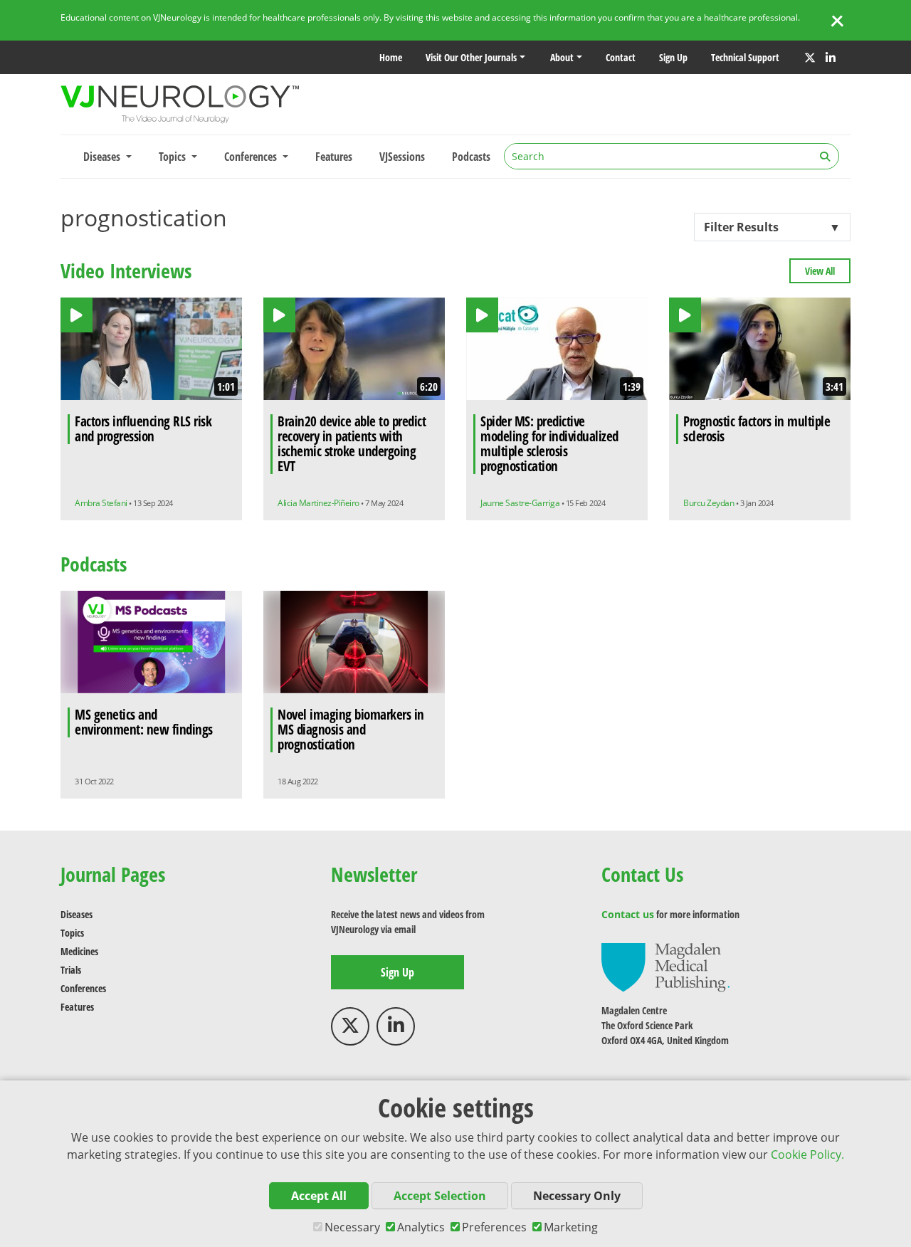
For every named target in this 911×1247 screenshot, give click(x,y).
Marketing (571, 1227)
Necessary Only (577, 1196)
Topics (72, 933)
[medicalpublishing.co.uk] (665, 966)
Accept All (319, 1196)
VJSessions (402, 156)
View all (820, 271)
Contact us (627, 914)
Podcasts (471, 156)
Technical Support (745, 57)
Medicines (79, 951)
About (562, 57)
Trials (70, 970)
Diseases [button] (103, 156)
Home (390, 57)
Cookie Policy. (807, 1154)
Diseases (76, 914)
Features (333, 156)
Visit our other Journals (471, 57)
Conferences (83, 988)
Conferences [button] (252, 156)
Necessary (352, 1227)
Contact (621, 57)
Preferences (494, 1227)
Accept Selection (440, 1196)
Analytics (421, 1227)
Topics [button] (174, 156)
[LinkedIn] (830, 57)
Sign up (673, 57)
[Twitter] (810, 57)
